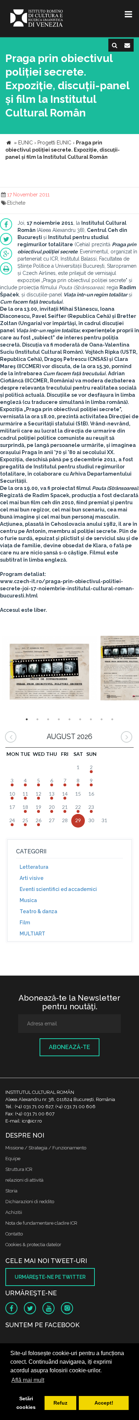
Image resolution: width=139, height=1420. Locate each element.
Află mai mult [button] (27, 1380)
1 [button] (26, 719)
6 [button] (80, 719)
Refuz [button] (60, 1403)
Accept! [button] (103, 1403)
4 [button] (58, 719)
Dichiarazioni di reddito (29, 1201)
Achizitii (13, 1212)
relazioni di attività (24, 1180)
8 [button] (101, 719)
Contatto (14, 1233)
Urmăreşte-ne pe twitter (50, 1277)
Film (25, 922)
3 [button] (48, 719)
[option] (49, 669)
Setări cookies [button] (26, 1403)
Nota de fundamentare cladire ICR (41, 1223)
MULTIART (32, 934)
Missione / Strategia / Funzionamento (45, 1147)
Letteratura (34, 867)
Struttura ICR (18, 1169)
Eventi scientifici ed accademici (58, 889)
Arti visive (31, 878)
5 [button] (69, 719)
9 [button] (112, 719)
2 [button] (37, 719)
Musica (28, 900)
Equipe (12, 1158)
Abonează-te (69, 1047)
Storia (11, 1190)
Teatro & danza (38, 911)
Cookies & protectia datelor (33, 1244)
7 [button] (90, 719)
